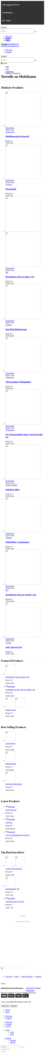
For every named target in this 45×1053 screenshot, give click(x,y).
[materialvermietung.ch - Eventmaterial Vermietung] (10, 44)
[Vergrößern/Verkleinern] (9, 1049)
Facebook (30, 988)
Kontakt (8, 52)
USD (7, 1030)
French (12, 1042)
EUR (12, 1034)
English (8, 1038)
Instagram (30, 990)
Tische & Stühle (11, 485)
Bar (7, 272)
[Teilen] (4, 1049)
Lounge (8, 643)
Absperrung (10, 132)
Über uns (9, 36)
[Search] (35, 31)
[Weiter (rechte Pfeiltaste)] (4, 1051)
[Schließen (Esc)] (2, 1049)
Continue (13, 1006)
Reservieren (10, 128)
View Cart (5, 1006)
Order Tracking (27, 977)
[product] (25, 109)
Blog (17, 977)
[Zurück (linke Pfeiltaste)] (2, 1051)
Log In (8, 1026)
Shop (7, 40)
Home (8, 38)
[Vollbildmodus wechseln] (6, 1049)
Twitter (38, 988)
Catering (9, 184)
